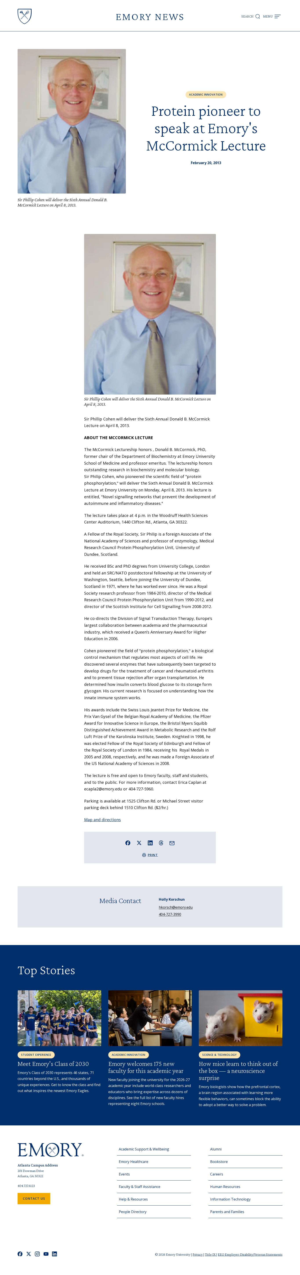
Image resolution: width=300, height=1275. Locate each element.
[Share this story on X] (139, 843)
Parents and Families (227, 1211)
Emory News (150, 16)
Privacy (198, 1254)
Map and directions (102, 819)
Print (153, 855)
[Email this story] (172, 843)
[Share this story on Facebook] (128, 843)
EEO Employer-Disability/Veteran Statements (250, 1254)
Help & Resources (133, 1199)
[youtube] (46, 1254)
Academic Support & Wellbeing (144, 1149)
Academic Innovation (206, 94)
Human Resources (225, 1186)
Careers (216, 1174)
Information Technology (230, 1199)
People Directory (132, 1211)
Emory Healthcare (133, 1161)
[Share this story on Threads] (161, 843)
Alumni (216, 1149)
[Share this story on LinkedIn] (150, 843)
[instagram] (37, 1254)
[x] (28, 1254)
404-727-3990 (170, 914)
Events (124, 1174)
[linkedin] (54, 1254)
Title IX (210, 1254)
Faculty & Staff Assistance (139, 1186)
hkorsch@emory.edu (176, 907)
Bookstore (219, 1161)
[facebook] (20, 1254)
